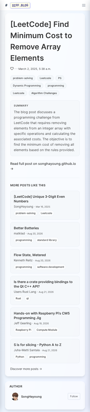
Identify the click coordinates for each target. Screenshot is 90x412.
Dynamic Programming (27, 85)
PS (60, 78)
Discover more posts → (26, 369)
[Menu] (83, 5)
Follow (74, 396)
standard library (47, 240)
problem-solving (23, 78)
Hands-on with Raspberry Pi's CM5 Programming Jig (42, 315)
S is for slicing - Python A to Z (37, 345)
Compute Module (47, 329)
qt (27, 298)
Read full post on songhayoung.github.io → (43, 166)
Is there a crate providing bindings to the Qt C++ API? (43, 284)
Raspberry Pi (23, 329)
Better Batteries (26, 228)
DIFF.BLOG (20, 5)
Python (20, 356)
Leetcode (45, 78)
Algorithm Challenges (44, 93)
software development (50, 266)
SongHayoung (31, 396)
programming (56, 85)
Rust (18, 298)
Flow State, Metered (30, 255)
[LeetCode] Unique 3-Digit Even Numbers (39, 198)
